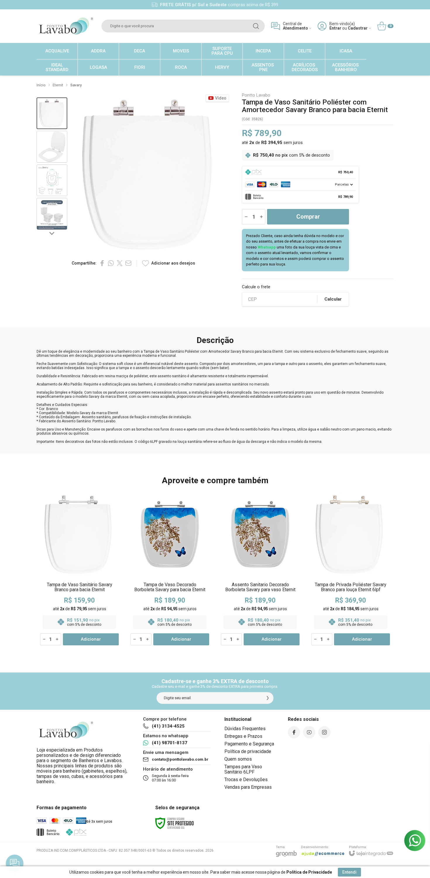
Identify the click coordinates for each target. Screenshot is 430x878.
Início (41, 85)
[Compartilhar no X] (120, 263)
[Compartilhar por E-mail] (128, 263)
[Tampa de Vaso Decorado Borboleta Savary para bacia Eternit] (169, 569)
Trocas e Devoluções (246, 779)
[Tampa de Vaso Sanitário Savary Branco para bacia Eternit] (79, 569)
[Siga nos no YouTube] (309, 732)
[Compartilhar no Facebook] (102, 263)
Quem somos (238, 759)
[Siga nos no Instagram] (324, 732)
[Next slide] (52, 233)
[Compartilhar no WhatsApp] (111, 263)
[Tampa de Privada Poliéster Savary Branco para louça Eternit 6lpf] (350, 569)
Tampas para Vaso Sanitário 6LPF (243, 769)
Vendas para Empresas (248, 787)
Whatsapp (267, 247)
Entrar (335, 28)
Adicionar (91, 639)
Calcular (333, 299)
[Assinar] (268, 698)
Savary (76, 85)
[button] (52, 113)
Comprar (308, 216)
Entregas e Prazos (243, 736)
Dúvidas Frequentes (245, 728)
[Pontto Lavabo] (66, 26)
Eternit (58, 85)
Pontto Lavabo (256, 95)
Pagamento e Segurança (249, 744)
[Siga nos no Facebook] (294, 732)
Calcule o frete (256, 287)
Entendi (349, 872)
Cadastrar (358, 28)
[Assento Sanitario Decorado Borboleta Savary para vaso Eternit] (260, 569)
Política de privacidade (247, 751)
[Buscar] (256, 26)
